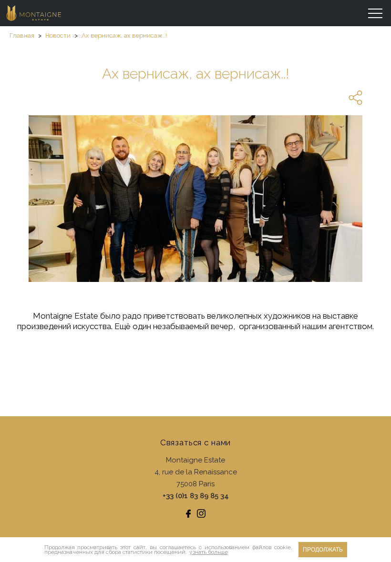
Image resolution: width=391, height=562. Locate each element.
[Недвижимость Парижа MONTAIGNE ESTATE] (34, 13)
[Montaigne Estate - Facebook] (188, 513)
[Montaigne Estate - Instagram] (201, 513)
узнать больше (208, 552)
